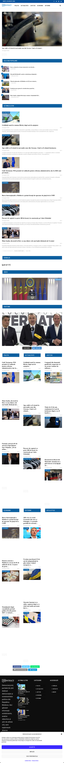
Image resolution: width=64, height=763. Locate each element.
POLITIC (17, 5)
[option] (32, 32)
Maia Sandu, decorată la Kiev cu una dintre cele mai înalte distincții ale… (10, 402)
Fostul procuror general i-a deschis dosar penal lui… (22, 88)
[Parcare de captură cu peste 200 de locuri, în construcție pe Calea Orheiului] (11, 210)
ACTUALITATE (24, 5)
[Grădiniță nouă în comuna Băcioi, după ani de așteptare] (11, 117)
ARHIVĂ (54, 692)
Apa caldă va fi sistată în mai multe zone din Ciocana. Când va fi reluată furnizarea (29, 148)
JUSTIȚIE (32, 5)
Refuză (32, 751)
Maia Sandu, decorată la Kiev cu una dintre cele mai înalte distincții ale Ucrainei (28, 241)
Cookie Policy (28, 760)
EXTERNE (47, 5)
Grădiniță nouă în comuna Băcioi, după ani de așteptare (20, 125)
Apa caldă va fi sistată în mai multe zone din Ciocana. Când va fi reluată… (22, 48)
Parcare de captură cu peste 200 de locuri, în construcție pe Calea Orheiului (26, 218)
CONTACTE (55, 689)
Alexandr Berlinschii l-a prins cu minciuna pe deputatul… (23, 74)
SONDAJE (54, 685)
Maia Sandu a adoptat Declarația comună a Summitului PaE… (25, 95)
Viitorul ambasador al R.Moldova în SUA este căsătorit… (23, 81)
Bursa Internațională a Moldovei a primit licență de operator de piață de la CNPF (28, 195)
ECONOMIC (40, 5)
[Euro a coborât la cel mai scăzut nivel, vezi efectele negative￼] (5, 69)
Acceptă (32, 747)
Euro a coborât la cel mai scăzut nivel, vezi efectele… (22, 67)
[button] (61, 734)
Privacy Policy (35, 760)
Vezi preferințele (32, 756)
